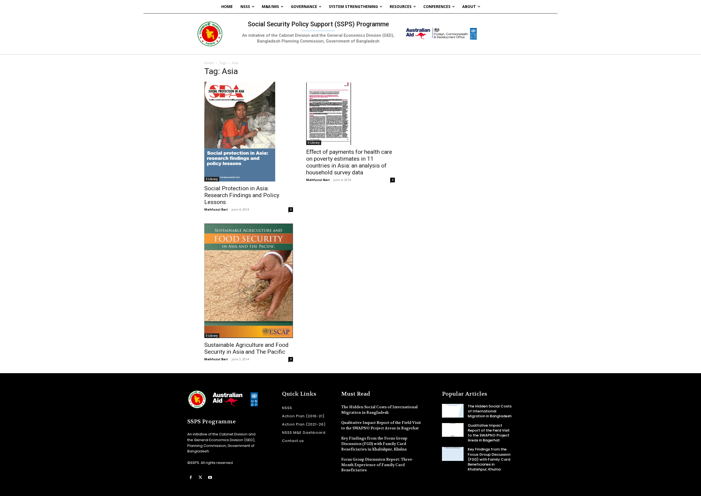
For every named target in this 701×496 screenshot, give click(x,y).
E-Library (212, 179)
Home (209, 63)
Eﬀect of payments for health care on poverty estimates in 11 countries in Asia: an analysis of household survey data (349, 162)
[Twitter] (200, 477)
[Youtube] (209, 477)
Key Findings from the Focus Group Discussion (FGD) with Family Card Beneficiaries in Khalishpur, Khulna (374, 443)
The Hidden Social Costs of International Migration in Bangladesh (490, 411)
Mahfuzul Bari (216, 209)
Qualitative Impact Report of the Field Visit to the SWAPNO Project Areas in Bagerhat (381, 425)
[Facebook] (190, 477)
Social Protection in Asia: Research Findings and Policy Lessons (241, 195)
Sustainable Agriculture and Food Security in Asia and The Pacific (246, 348)
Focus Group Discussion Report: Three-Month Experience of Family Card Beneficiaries (377, 464)
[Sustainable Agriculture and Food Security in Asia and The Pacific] (248, 280)
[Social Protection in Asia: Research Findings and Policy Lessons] (248, 132)
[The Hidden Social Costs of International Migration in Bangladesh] (453, 411)
